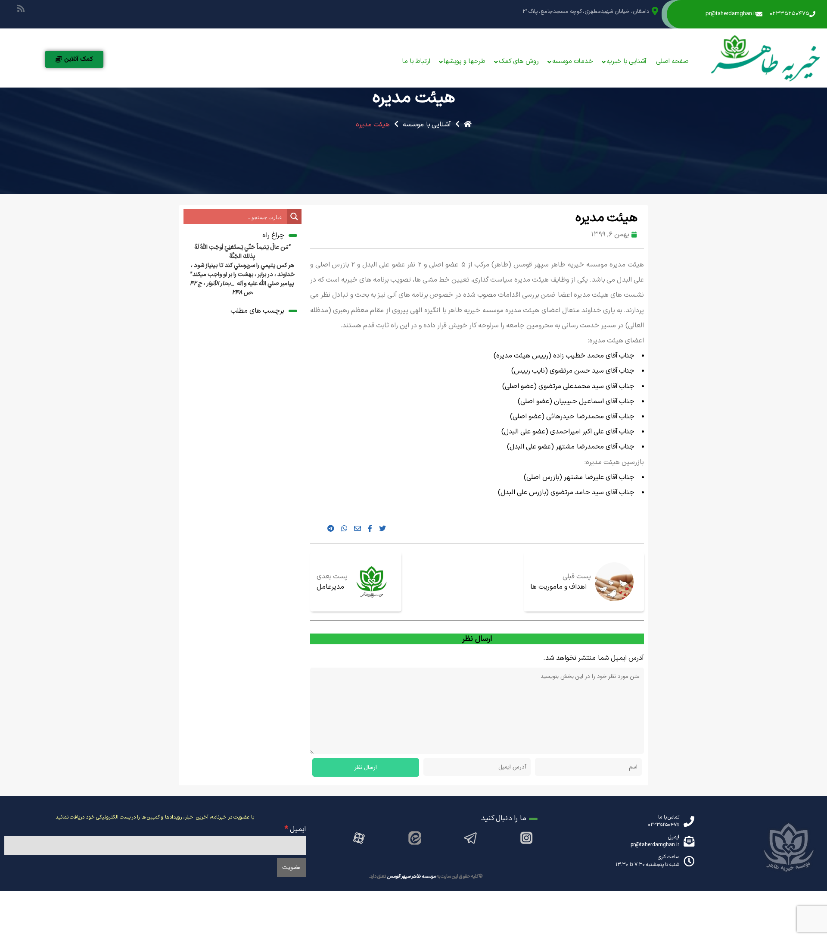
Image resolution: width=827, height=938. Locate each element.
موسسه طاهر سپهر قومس (411, 876)
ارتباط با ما (416, 61)
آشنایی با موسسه (427, 124)
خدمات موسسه (572, 61)
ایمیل (295, 829)
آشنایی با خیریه (626, 61)
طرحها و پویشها (464, 61)
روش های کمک (519, 61)
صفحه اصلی (672, 61)
